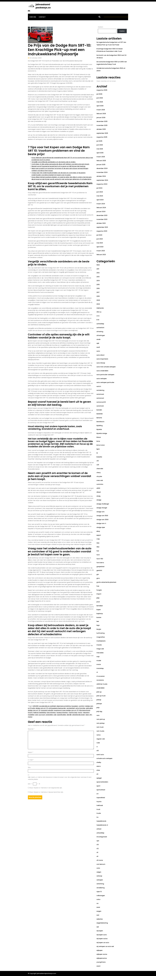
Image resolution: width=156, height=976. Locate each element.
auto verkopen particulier (105, 382)
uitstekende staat (78, 715)
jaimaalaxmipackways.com (39, 7)
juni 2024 (100, 192)
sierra (99, 766)
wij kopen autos (102, 939)
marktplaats (101, 641)
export (99, 535)
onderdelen (101, 688)
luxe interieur (51, 712)
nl (97, 672)
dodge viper (101, 527)
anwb (98, 339)
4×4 (98, 316)
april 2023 (100, 247)
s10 (98, 751)
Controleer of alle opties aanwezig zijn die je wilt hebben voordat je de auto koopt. (60, 164)
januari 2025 (101, 164)
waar (98, 907)
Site (29, 767)
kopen (99, 610)
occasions (100, 680)
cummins (100, 484)
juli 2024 (99, 188)
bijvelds (99, 429)
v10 (98, 845)
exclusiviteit (71, 708)
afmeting (100, 332)
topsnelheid (101, 798)
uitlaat (99, 829)
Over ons (32, 17)
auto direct (100, 355)
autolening (100, 390)
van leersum (101, 864)
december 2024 (102, 168)
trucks (99, 813)
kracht (30, 712)
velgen (99, 872)
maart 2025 (101, 157)
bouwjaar (74, 706)
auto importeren (102, 359)
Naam (30, 752)
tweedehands (101, 821)
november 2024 (102, 172)
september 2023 (102, 227)
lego (98, 625)
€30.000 (36, 706)
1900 (98, 265)
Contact (42, 17)
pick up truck (101, 696)
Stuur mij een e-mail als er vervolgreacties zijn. (45, 788)
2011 (98, 269)
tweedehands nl (102, 825)
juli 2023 (99, 235)
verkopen (100, 880)
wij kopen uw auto (103, 942)
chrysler (99, 476)
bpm (98, 449)
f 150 (98, 539)
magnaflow (101, 637)
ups (98, 841)
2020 (98, 300)
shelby (99, 762)
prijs (55, 715)
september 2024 (102, 180)
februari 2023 (101, 255)
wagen (99, 911)
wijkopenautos (102, 958)
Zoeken (100, 27)
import (99, 594)
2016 (98, 288)
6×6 (98, 320)
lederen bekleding (39, 712)
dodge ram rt (101, 523)
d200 (98, 488)
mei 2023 (100, 243)
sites (98, 770)
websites (100, 919)
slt (97, 774)
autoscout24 (101, 402)
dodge (99, 500)
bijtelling (100, 426)
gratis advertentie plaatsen (106, 582)
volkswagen (101, 895)
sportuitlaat (101, 790)
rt (97, 747)
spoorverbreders (102, 782)
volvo (98, 899)
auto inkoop (101, 363)
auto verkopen (102, 379)
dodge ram (101, 512)
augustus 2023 (102, 231)
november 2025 (102, 125)
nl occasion (101, 676)
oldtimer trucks (102, 684)
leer (98, 621)
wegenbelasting (102, 923)
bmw (98, 441)
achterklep (100, 324)
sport (98, 786)
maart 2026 (101, 110)
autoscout (100, 398)
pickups (99, 704)
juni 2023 (100, 239)
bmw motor (101, 445)
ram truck (100, 727)
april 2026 (100, 106)
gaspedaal (100, 567)
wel (98, 927)
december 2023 (102, 215)
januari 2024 (101, 211)
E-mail (31, 760)
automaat (100, 394)
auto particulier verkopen (105, 375)
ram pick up (101, 719)
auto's (99, 386)
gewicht (99, 570)
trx (97, 817)
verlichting (100, 884)
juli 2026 (99, 94)
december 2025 (102, 121)
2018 (98, 296)
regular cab (101, 739)
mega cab (100, 649)
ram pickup (100, 723)
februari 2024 (101, 208)
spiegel (99, 778)
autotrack (100, 406)
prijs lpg (99, 711)
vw (97, 903)
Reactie (31, 729)
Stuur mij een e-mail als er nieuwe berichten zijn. (46, 792)
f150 (98, 547)
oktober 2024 (101, 176)
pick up (99, 692)
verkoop (99, 876)
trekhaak (100, 805)
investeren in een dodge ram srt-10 (66, 710)
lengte (99, 629)
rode (98, 743)
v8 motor (100, 860)
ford (98, 555)
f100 (98, 543)
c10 (98, 461)
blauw (99, 437)
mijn (98, 657)
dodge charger (102, 508)
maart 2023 (101, 251)
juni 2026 (100, 98)
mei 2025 (100, 149)
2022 (98, 304)
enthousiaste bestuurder (57, 708)
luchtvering (101, 633)
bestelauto (100, 422)
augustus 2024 (102, 184)
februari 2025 (101, 161)
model (99, 661)
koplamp (100, 614)
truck (98, 809)
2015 (98, 285)
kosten (99, 617)
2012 (98, 273)
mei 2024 (100, 196)
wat (98, 915)
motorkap (100, 668)
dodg (98, 496)
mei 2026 (100, 102)
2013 (98, 277)
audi (98, 347)
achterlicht (100, 328)
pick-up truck (40, 715)
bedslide (100, 414)
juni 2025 (100, 145)
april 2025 (100, 153)
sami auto (100, 754)
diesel (99, 492)
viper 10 (99, 892)
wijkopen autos (102, 954)
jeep (98, 598)
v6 (97, 852)
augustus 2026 (102, 90)
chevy (99, 473)
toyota (99, 801)
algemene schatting (63, 706)
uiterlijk (69, 715)
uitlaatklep (100, 833)
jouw (98, 602)
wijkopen (100, 950)
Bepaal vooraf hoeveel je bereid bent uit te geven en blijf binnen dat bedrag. (58, 166)
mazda (99, 645)
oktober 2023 (101, 223)
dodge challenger (103, 504)
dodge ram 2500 (102, 520)
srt (97, 794)
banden (99, 410)
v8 (97, 856)
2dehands (100, 308)
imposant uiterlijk (47, 710)
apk (98, 343)
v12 (98, 848)
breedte (99, 457)
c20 (98, 465)
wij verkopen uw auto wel (105, 946)
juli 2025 (99, 141)
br (97, 453)
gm (98, 574)
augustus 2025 (102, 137)
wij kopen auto (102, 935)
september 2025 (102, 133)
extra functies (80, 708)
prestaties (49, 715)
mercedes (100, 653)
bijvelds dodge (102, 433)
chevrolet (100, 469)
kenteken (100, 606)
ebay (98, 531)
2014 (98, 281)
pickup (99, 700)
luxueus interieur (62, 712)
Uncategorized (102, 837)
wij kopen (100, 931)
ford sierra (100, 563)
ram (98, 715)
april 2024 (100, 200)
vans (98, 868)
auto (98, 351)
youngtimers (101, 962)
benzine (99, 418)
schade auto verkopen (104, 758)
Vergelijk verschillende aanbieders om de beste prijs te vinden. (54, 162)
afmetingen (101, 335)
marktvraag (73, 712)
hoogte (99, 590)
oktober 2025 (101, 129)
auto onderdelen (102, 371)
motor (80, 712)
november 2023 (102, 219)
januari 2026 (101, 117)
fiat (98, 551)
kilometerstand (84, 710)
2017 (98, 292)
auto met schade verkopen (106, 367)
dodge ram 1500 (102, 516)
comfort (82, 706)
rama (98, 735)
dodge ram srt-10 (41, 708)
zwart (98, 966)
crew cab (100, 480)
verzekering (101, 888)
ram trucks (100, 731)
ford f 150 (100, 559)
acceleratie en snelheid (47, 706)
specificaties (61, 715)
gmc (98, 578)
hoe (98, 586)
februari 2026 (101, 114)
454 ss (99, 312)
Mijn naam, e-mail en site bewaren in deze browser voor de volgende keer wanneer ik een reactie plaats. (59, 778)
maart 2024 (101, 204)
